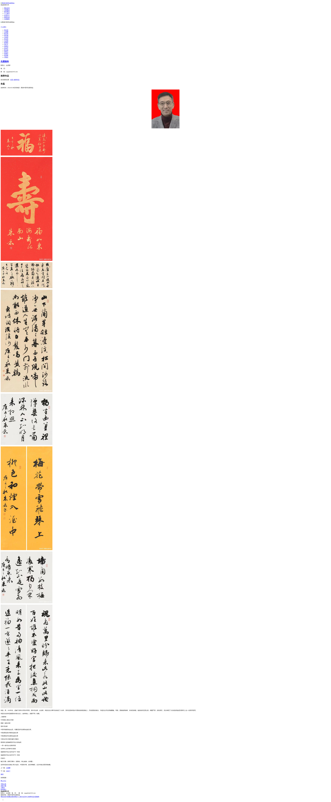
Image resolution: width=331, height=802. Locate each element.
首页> (12, 79)
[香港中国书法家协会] (7, 3)
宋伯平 (6, 48)
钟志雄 (6, 35)
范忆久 (6, 44)
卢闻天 (6, 57)
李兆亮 (6, 39)
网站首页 (7, 8)
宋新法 (6, 46)
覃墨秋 (6, 43)
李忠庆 (6, 30)
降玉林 (6, 50)
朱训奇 (6, 55)
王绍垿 (6, 37)
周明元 (6, 52)
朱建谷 (6, 53)
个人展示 (7, 13)
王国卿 (6, 32)
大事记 (3, 787)
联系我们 (3, 789)
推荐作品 (7, 17)
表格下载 (3, 786)
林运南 (6, 33)
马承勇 (6, 41)
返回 (2, 774)
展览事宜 (7, 11)
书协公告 (3, 784)
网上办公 (3, 781)
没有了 (8, 771)
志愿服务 (7, 19)
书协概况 (7, 10)
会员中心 (7, 15)
